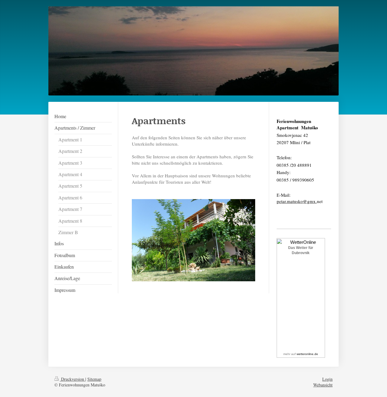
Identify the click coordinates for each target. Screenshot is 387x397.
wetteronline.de (307, 354)
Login (327, 379)
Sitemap (94, 379)
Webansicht (323, 385)
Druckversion (72, 379)
